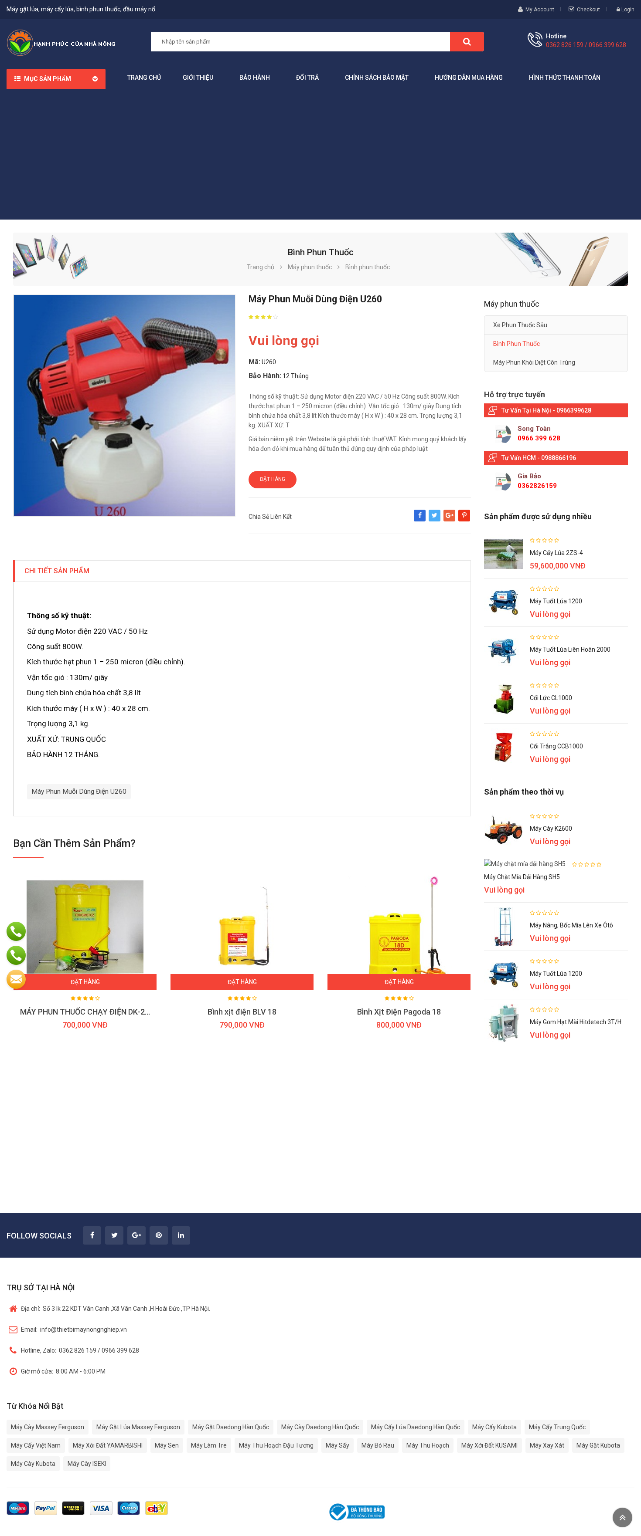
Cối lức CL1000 (551, 697)
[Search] (467, 41)
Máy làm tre (209, 1445)
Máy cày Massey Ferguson (47, 1427)
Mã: (254, 362)
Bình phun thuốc (516, 343)
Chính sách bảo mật (377, 77)
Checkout (588, 10)
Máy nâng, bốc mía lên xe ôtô (571, 925)
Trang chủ (144, 77)
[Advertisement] (320, 154)
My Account (539, 10)
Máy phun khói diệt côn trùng (534, 362)
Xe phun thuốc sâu (520, 324)
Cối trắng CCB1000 (556, 746)
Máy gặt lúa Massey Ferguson (138, 1427)
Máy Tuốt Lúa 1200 (556, 601)
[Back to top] (622, 1517)
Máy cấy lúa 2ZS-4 (556, 552)
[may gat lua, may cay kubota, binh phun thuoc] (61, 42)
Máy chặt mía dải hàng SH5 (522, 876)
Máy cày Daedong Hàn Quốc (320, 1427)
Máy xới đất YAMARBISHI (108, 1445)
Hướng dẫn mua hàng (469, 77)
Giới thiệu (198, 77)
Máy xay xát (547, 1445)
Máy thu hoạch (427, 1445)
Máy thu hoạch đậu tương (276, 1445)
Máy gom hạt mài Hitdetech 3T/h (575, 1021)
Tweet (434, 519)
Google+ (449, 519)
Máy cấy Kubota (494, 1427)
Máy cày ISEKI (87, 1463)
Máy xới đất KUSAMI (489, 1445)
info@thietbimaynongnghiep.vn (74, 1329)
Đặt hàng (272, 479)
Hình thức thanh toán (564, 77)
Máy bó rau (377, 1445)
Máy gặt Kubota (598, 1445)
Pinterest (464, 519)
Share (420, 519)
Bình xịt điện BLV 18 (242, 1011)
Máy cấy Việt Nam (36, 1445)
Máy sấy (337, 1445)
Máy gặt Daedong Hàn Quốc (230, 1427)
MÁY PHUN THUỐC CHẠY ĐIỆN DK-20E (86, 1011)
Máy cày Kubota (33, 1463)
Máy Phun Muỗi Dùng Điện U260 (78, 791)
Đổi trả (307, 77)
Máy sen (167, 1445)
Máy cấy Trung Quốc (557, 1427)
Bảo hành (254, 77)
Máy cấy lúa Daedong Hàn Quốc (415, 1427)
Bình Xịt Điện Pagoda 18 (399, 1011)
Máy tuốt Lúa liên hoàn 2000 (570, 649)
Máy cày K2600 (551, 828)
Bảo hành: (265, 376)
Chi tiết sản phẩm (56, 571)
